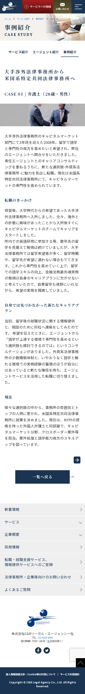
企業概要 (12, 534)
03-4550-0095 (45, 637)
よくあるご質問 (18, 589)
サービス (12, 522)
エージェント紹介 (46, 52)
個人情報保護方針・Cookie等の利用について (31, 674)
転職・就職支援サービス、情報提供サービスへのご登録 (29, 562)
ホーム (8, 18)
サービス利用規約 (69, 674)
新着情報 (12, 509)
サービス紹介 (23, 18)
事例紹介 (40, 18)
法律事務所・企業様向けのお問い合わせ (38, 576)
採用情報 (12, 547)
